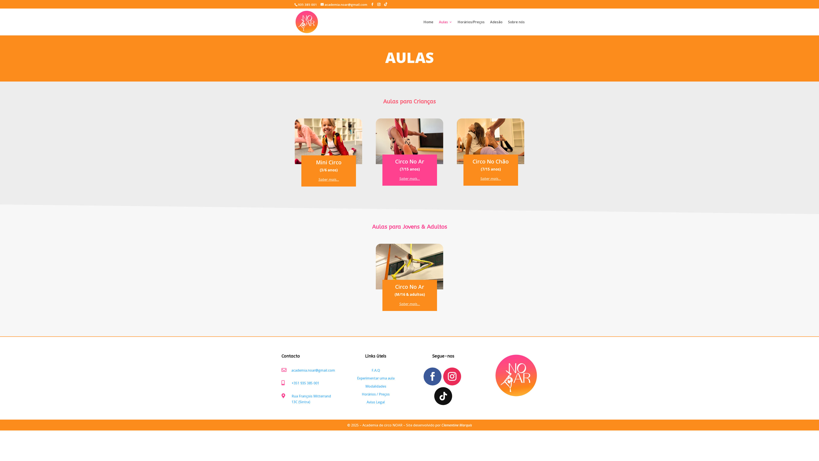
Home (428, 22)
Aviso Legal (376, 402)
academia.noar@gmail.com (313, 370)
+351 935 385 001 (305, 383)
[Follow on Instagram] (452, 376)
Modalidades (375, 386)
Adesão (496, 22)
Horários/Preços (471, 22)
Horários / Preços (376, 394)
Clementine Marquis (456, 425)
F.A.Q (376, 370)
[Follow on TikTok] (443, 396)
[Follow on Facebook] (432, 376)
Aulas (443, 22)
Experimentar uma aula (376, 378)
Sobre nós (516, 22)
